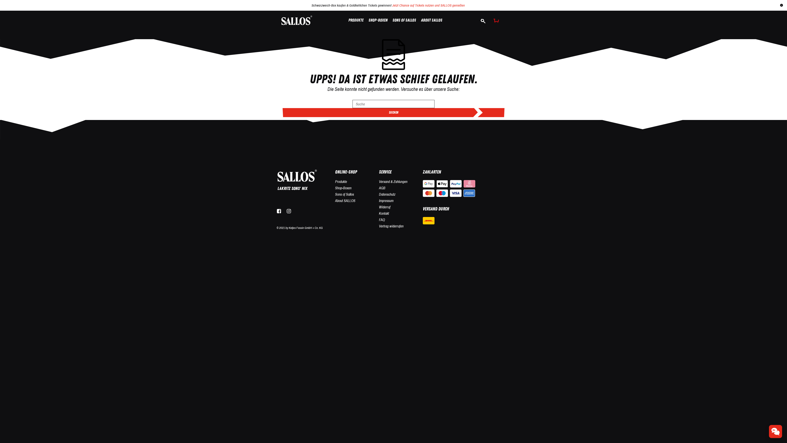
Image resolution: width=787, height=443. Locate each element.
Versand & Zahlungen (393, 181)
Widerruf (384, 207)
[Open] (775, 431)
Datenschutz (387, 194)
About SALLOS (345, 200)
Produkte (341, 181)
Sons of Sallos (344, 194)
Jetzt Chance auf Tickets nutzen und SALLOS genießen (428, 5)
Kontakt (384, 213)
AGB (382, 188)
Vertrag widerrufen (391, 226)
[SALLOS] (296, 20)
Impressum (386, 200)
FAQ (382, 219)
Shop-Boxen (343, 188)
